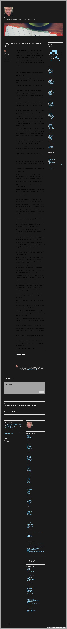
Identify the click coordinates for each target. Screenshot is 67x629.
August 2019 (29, 451)
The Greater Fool (30, 593)
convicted (5, 59)
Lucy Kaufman (29, 582)
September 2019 (29, 450)
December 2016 (29, 472)
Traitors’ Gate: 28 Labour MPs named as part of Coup (13, 426)
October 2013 (29, 513)
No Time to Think (9, 18)
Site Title (28, 569)
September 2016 (29, 476)
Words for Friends (30, 536)
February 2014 (29, 509)
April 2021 (28, 436)
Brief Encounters (30, 524)
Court (9, 59)
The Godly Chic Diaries (31, 568)
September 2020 (52, 74)
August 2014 (29, 502)
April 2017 (28, 468)
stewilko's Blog (29, 608)
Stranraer (8, 60)
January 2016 (29, 484)
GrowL (28, 570)
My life (28, 527)
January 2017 (29, 471)
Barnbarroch (6, 58)
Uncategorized (29, 535)
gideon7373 (29, 578)
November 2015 (29, 487)
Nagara (28, 589)
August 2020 (29, 443)
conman (10, 58)
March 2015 (29, 494)
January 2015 (51, 129)
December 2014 (29, 498)
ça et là (28, 592)
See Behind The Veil (30, 571)
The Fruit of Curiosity (30, 586)
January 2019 (29, 457)
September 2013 (29, 514)
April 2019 (28, 455)
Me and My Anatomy (30, 575)
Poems (28, 530)
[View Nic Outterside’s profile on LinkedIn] (9, 441)
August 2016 (29, 477)
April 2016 (28, 481)
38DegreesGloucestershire (31, 610)
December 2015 (51, 118)
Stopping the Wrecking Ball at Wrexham (11, 428)
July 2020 (28, 444)
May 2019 (28, 454)
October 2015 (29, 488)
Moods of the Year (30, 526)
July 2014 (28, 503)
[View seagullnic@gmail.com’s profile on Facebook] (27, 561)
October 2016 (51, 107)
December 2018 (29, 458)
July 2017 (28, 466)
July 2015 (28, 490)
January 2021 (29, 439)
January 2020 (29, 446)
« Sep (51, 60)
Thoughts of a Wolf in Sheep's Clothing (33, 603)
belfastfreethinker (30, 597)
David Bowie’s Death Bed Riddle (32, 549)
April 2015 (28, 493)
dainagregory (29, 604)
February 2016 (29, 483)
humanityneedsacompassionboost (33, 600)
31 (57, 58)
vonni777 (28, 602)
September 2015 (29, 489)
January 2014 (29, 510)
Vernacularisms (29, 609)
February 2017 (29, 470)
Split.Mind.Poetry (30, 572)
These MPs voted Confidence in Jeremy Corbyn (12, 427)
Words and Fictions (30, 590)
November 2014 (29, 499)
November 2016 (29, 473)
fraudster (5, 60)
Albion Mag (29, 522)
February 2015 (29, 495)
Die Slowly (6, 431)
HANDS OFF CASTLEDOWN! (31, 587)
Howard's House (30, 611)
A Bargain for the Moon (31, 579)
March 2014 (51, 140)
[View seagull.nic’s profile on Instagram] (7, 441)
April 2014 (28, 506)
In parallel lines (29, 577)
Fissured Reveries (30, 576)
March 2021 (29, 437)
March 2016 (29, 482)
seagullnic (6, 53)
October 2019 (29, 449)
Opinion (28, 528)
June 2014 (28, 504)
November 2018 (29, 459)
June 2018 (28, 461)
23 (55, 56)
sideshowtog (29, 580)
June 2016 (28, 479)
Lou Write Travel (30, 583)
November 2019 (29, 448)
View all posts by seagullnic (32, 369)
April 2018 (50, 96)
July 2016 (28, 478)
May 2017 (28, 467)
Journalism (6, 56)
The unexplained (30, 534)
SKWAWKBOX (29, 588)
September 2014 (29, 501)
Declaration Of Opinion (31, 594)
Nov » (60, 60)
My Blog (28, 598)
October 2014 (29, 500)
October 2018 (29, 460)
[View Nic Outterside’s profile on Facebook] (5, 441)
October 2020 (51, 73)
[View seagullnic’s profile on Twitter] (29, 561)
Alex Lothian (6, 57)
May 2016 (28, 480)
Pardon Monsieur (30, 529)
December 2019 (29, 447)
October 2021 (29, 435)
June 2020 (28, 445)
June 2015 (28, 491)
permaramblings (30, 605)
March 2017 (29, 469)
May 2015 (28, 492)
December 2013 (29, 511)
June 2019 (50, 85)
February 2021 (29, 438)
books (28, 523)
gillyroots (28, 581)
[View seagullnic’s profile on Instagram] (31, 561)
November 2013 (29, 512)
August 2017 (29, 465)
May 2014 (28, 505)
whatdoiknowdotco (30, 591)
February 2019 (29, 456)
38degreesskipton (30, 601)
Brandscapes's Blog (30, 599)
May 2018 (28, 462)
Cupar (11, 59)
